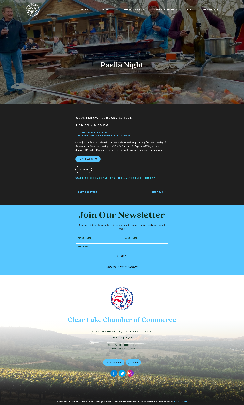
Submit (122, 256)
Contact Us (113, 362)
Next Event (159, 192)
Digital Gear (181, 402)
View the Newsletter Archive (122, 267)
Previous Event (87, 192)
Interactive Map (133, 10)
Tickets (84, 169)
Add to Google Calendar (96, 178)
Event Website (87, 159)
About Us (86, 10)
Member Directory (165, 10)
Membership (210, 10)
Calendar (108, 10)
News (190, 10)
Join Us (133, 362)
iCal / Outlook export (138, 178)
